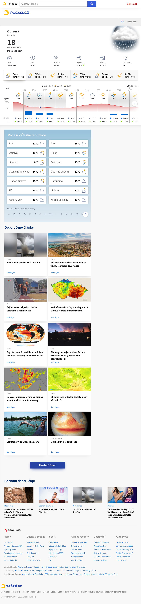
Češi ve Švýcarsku (100, 553)
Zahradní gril (86, 571)
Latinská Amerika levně (102, 557)
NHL (50, 560)
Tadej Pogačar (32, 553)
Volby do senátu (10, 557)
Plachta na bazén (27, 571)
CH (51, 214)
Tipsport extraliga (55, 550)
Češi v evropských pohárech (75, 567)
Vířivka (94, 571)
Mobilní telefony (28, 574)
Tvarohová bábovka (78, 553)
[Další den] (135, 104)
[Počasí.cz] (16, 12)
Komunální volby (10, 560)
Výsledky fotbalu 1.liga (57, 546)
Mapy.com (21, 567)
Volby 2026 (8, 542)
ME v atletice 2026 (56, 553)
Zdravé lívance (76, 550)
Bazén (17, 571)
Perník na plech (77, 560)
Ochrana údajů (49, 592)
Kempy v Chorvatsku (101, 542)
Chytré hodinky (98, 574)
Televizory (87, 574)
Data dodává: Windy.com (68, 592)
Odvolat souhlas (95, 592)
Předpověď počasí (33, 567)
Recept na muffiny (78, 546)
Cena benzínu (58, 567)
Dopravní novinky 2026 (124, 550)
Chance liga (53, 542)
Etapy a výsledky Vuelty (35, 546)
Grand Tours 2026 (33, 560)
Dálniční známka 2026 (124, 546)
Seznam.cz (132, 4)
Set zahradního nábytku (72, 571)
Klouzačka (57, 571)
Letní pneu (68, 574)
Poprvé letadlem (100, 546)
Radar (84, 592)
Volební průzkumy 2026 (13, 546)
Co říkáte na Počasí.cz (10, 592)
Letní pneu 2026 (122, 542)
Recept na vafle (77, 557)
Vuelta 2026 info (33, 542)
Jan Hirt (30, 550)
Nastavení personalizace (115, 592)
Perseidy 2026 (46, 567)
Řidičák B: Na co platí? (124, 553)
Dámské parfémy (56, 574)
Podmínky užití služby (31, 592)
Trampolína (39, 571)
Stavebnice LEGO (41, 574)
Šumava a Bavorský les (102, 550)
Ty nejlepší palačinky (79, 542)
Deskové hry (78, 574)
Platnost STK (121, 560)
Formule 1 (53, 557)
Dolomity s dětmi (100, 560)
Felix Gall (30, 557)
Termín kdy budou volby (13, 553)
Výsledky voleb (10, 550)
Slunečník (48, 571)
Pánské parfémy (111, 574)
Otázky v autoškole (123, 557)
